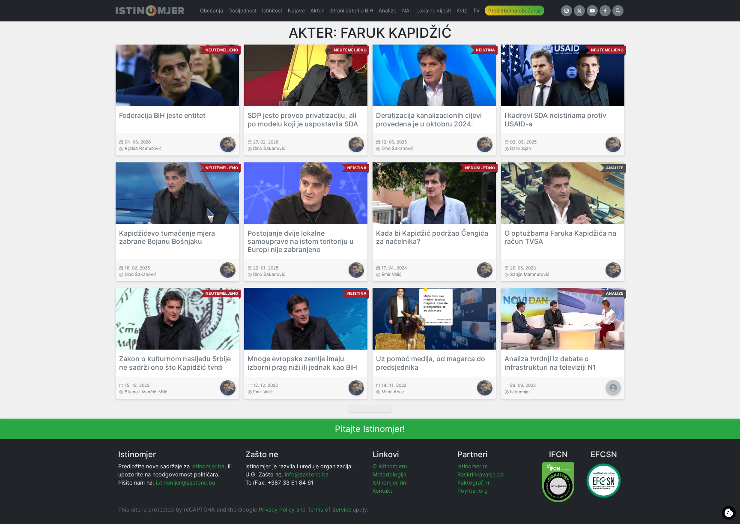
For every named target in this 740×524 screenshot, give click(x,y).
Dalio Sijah (520, 148)
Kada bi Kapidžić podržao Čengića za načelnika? (432, 237)
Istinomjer (520, 391)
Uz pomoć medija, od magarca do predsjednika (430, 362)
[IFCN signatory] (558, 482)
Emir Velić (391, 274)
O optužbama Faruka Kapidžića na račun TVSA (560, 237)
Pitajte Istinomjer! (370, 429)
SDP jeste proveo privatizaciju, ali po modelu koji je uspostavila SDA (303, 119)
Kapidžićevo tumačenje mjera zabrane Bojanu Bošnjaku (167, 237)
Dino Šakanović (269, 148)
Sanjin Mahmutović (529, 274)
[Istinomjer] (150, 11)
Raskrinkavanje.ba (480, 474)
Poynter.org (472, 491)
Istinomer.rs (472, 466)
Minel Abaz (393, 391)
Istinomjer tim (390, 482)
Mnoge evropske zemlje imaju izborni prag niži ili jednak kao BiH (302, 362)
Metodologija (389, 474)
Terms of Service (329, 509)
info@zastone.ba (306, 474)
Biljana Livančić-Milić (146, 391)
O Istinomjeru (390, 466)
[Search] (618, 10)
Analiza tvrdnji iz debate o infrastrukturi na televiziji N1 (550, 362)
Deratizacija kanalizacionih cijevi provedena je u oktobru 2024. (429, 119)
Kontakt (382, 491)
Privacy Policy (277, 509)
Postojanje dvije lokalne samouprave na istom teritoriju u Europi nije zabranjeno (301, 241)
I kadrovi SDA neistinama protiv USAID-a (555, 119)
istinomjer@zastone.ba (185, 482)
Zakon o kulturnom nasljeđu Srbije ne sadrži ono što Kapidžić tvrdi (175, 362)
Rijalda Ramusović (143, 148)
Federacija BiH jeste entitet (162, 115)
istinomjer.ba (207, 466)
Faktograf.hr (473, 482)
